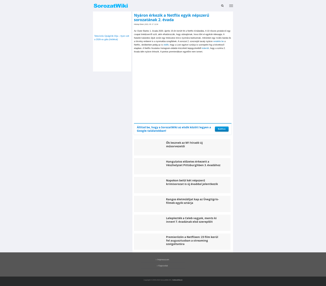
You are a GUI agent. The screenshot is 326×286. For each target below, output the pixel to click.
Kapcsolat (163, 265)
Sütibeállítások (177, 280)
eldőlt (166, 45)
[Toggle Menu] (231, 6)
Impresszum (163, 259)
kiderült (205, 48)
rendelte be (218, 41)
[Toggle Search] (222, 5)
